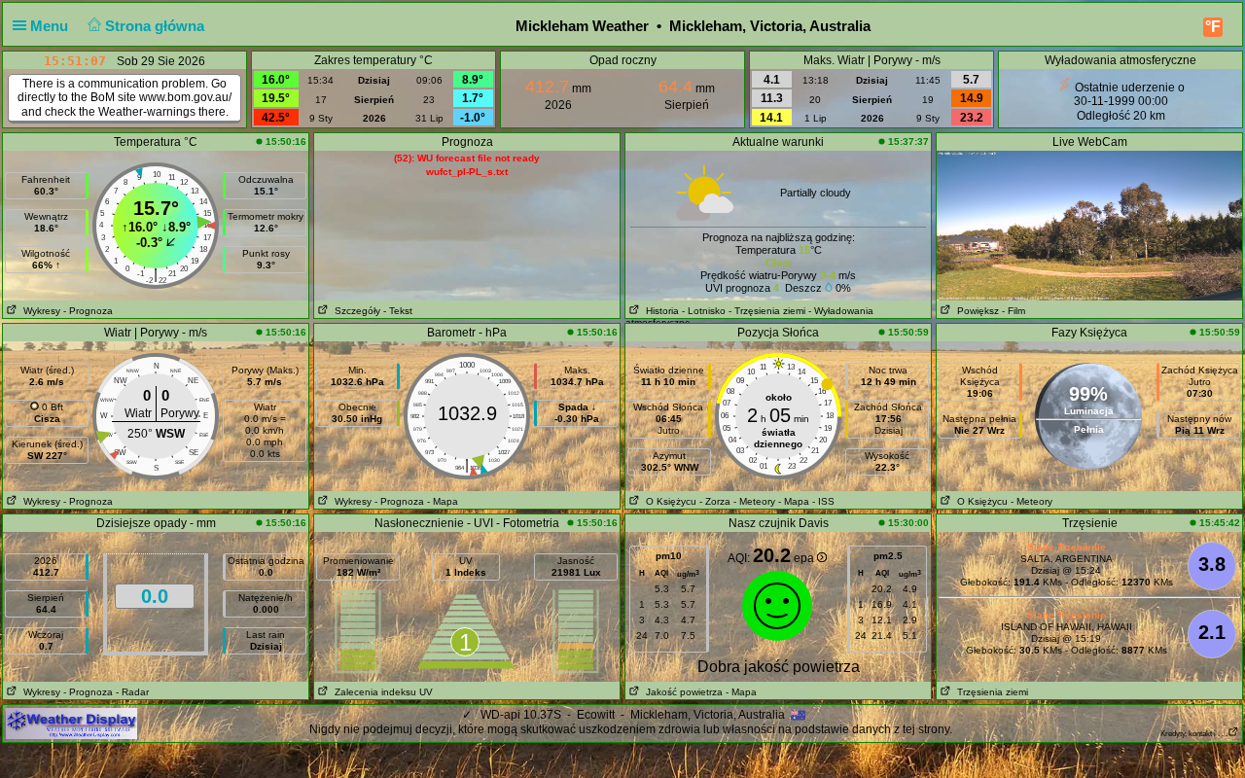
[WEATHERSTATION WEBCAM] (1089, 224)
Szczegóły (354, 310)
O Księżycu (668, 501)
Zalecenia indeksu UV (381, 692)
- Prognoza (88, 310)
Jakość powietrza (681, 692)
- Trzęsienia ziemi (767, 310)
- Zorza (714, 501)
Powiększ (975, 310)
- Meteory (754, 501)
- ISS (823, 501)
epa (805, 558)
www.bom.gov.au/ (185, 97)
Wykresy (39, 310)
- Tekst (397, 310)
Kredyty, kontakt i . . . (1193, 733)
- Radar (132, 692)
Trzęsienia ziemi (989, 692)
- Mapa (442, 501)
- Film (1013, 310)
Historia (659, 310)
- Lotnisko (704, 310)
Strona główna (156, 26)
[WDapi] (71, 722)
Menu (51, 26)
